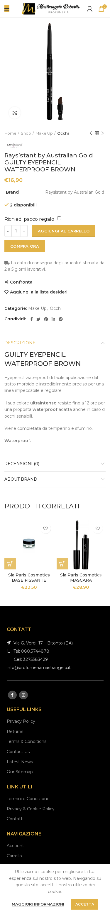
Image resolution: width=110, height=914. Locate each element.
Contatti (15, 818)
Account (15, 845)
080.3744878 (35, 651)
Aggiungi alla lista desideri (38, 292)
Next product (103, 133)
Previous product (91, 133)
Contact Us (18, 751)
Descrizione (19, 342)
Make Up (44, 133)
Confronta (21, 282)
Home (10, 133)
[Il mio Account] (89, 9)
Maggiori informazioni (38, 904)
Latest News (20, 761)
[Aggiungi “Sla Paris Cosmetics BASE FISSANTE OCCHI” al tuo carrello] (10, 563)
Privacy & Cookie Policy (31, 809)
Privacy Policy (21, 721)
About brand (20, 479)
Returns (15, 731)
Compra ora (24, 246)
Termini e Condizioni (27, 798)
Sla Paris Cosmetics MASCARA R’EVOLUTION (81, 580)
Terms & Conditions (26, 741)
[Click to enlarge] (15, 113)
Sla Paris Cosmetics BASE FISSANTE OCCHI (29, 580)
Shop (26, 133)
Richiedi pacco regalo (29, 219)
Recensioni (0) (21, 463)
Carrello (14, 856)
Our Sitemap (20, 771)
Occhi (63, 133)
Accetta (84, 904)
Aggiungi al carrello (63, 231)
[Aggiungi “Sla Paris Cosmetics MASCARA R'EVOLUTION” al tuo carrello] (62, 563)
